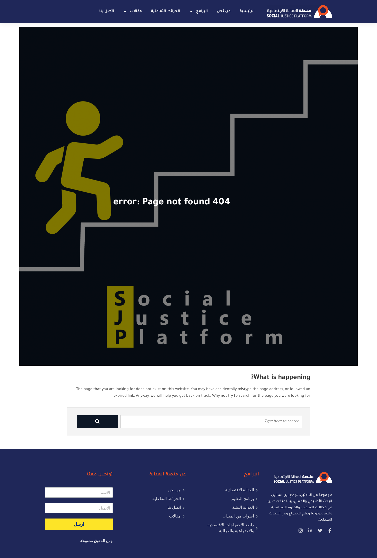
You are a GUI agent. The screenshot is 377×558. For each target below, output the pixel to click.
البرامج (202, 11)
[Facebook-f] (330, 530)
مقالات (136, 11)
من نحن (224, 11)
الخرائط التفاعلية (165, 11)
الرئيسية (247, 11)
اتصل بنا (106, 11)
